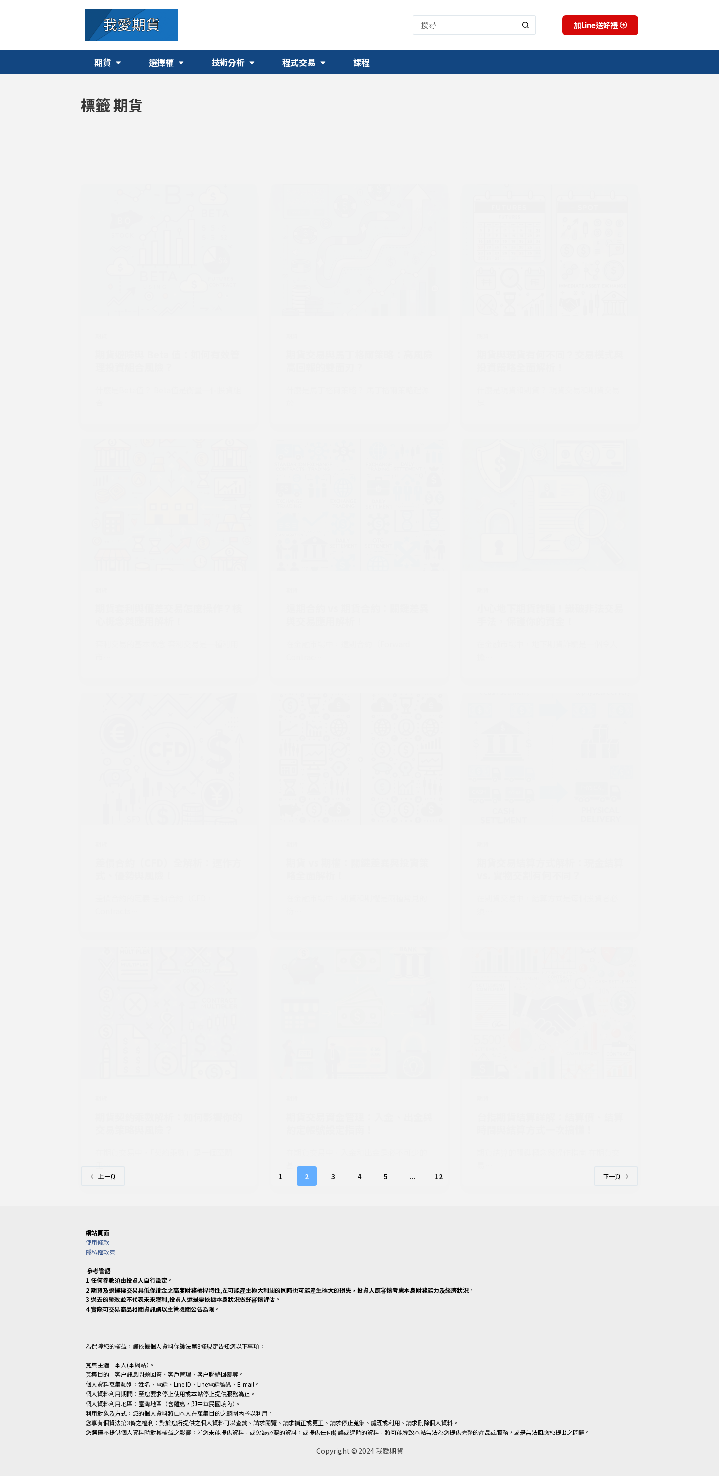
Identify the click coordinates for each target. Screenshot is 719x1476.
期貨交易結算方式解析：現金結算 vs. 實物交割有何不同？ (550, 868)
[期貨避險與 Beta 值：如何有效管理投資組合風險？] (169, 250)
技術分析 (228, 62)
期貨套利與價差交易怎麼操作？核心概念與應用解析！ (168, 614)
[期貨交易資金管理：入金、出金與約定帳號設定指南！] (359, 1013)
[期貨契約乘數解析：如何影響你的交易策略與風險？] (169, 1013)
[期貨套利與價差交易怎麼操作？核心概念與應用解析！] (169, 505)
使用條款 (97, 1242)
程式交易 (298, 62)
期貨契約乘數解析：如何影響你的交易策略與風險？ (168, 1123)
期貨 (102, 62)
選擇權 (161, 62)
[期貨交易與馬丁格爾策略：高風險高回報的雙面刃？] (359, 250)
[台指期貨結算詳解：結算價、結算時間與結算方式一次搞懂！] (550, 1013)
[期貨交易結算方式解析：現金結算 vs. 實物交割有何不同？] (550, 759)
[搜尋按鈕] (526, 25)
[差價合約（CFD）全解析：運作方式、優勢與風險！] (169, 759)
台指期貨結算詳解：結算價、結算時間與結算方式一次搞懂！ (550, 1123)
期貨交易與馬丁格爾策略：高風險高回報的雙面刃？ (359, 360)
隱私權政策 (100, 1252)
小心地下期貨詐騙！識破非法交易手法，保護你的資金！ (550, 614)
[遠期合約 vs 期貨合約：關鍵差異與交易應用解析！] (359, 505)
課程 (361, 62)
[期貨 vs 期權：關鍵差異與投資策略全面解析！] (359, 759)
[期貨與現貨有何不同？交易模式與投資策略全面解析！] (550, 250)
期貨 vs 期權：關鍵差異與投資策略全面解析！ (357, 868)
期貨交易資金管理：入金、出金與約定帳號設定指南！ (359, 1123)
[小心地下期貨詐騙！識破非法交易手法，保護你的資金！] (550, 505)
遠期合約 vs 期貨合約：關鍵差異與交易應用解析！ (357, 614)
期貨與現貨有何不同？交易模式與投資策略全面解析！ (550, 360)
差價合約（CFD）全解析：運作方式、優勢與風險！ (168, 868)
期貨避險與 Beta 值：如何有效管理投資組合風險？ (167, 360)
